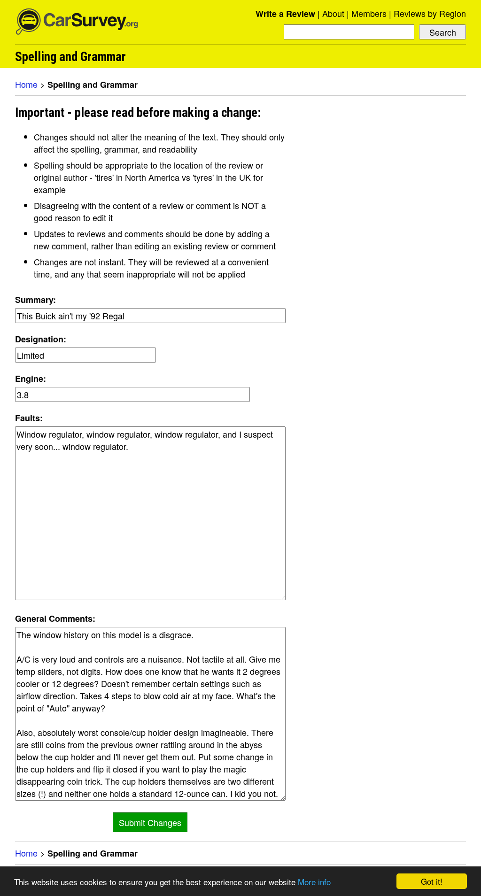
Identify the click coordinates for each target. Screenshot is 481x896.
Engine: (30, 378)
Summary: (35, 300)
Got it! (431, 881)
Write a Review (285, 14)
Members (369, 13)
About (333, 13)
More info (314, 882)
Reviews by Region (430, 13)
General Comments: (55, 618)
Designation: (40, 339)
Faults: (29, 418)
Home (26, 84)
